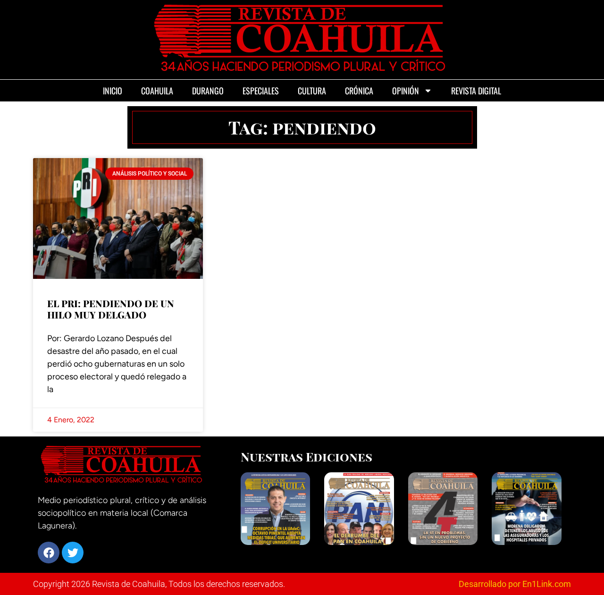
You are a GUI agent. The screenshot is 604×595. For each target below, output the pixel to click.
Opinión (405, 90)
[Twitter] (73, 552)
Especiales (261, 90)
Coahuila (157, 90)
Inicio (112, 90)
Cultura (312, 90)
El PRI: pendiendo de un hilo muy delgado (110, 309)
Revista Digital (476, 90)
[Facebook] (48, 552)
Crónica (359, 90)
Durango (208, 90)
